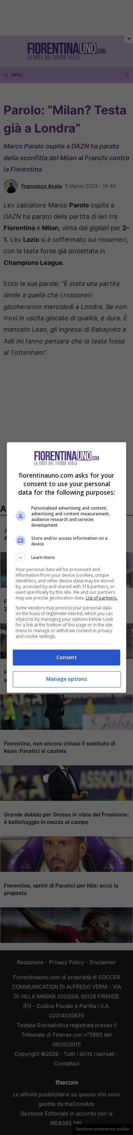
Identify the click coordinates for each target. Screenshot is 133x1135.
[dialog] (67, 567)
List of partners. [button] (101, 598)
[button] (67, 558)
